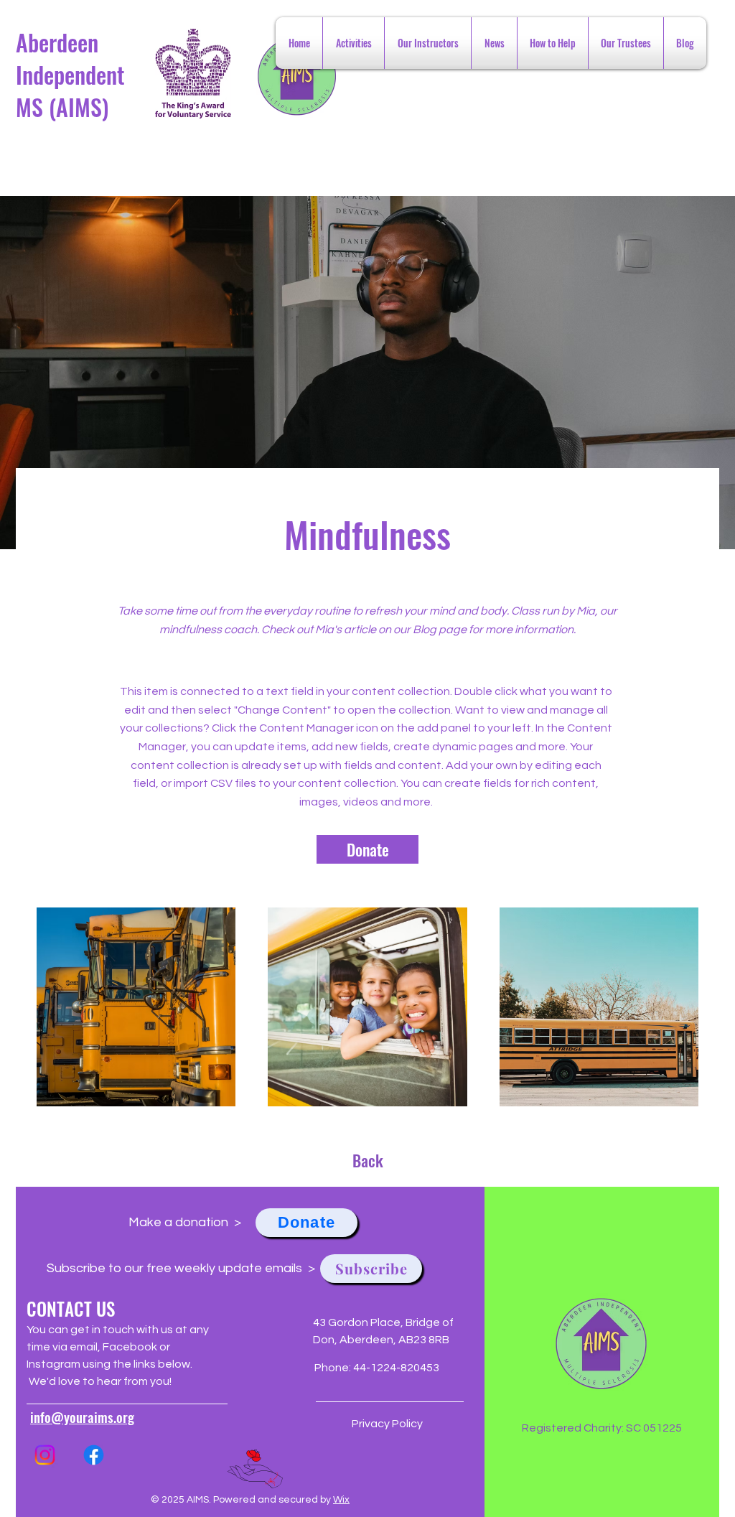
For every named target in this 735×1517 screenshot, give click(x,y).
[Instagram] (45, 1455)
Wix (341, 1500)
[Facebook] (93, 1455)
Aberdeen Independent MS (70, 74)
